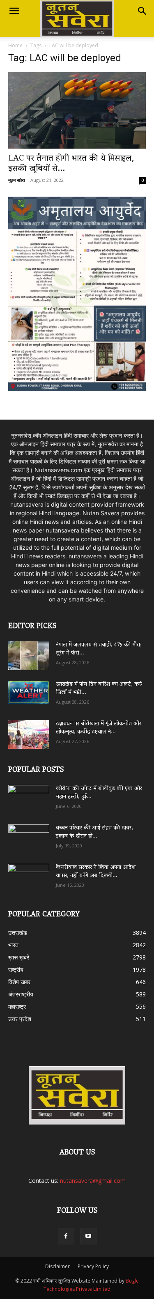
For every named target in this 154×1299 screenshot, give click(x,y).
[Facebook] (66, 1236)
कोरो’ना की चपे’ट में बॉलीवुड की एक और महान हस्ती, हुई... (99, 793)
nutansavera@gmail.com (93, 1180)
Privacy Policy (93, 1266)
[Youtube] (88, 1236)
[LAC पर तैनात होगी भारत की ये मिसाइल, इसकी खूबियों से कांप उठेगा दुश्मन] (77, 110)
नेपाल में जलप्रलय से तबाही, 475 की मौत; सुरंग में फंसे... (99, 649)
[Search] (142, 11)
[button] (14, 11)
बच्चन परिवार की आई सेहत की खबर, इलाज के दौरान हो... (94, 832)
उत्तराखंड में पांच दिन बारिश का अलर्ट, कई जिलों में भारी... (99, 688)
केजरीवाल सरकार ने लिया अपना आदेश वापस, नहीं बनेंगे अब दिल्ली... (96, 871)
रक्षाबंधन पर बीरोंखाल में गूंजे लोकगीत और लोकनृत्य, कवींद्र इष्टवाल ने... (98, 728)
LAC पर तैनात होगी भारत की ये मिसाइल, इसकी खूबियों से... (71, 164)
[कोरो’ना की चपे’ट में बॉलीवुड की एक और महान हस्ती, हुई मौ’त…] (28, 795)
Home (15, 45)
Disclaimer (57, 1266)
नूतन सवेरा (16, 180)
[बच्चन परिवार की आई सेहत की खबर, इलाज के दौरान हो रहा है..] (28, 835)
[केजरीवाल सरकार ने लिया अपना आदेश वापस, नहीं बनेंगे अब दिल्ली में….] (28, 875)
